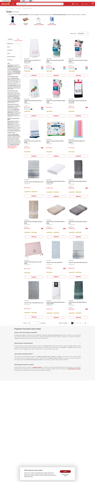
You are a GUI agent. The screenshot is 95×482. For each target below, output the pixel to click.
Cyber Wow (18, 73)
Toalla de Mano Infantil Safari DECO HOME (55, 61)
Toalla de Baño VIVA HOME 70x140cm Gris (78, 222)
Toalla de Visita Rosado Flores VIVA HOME (33, 262)
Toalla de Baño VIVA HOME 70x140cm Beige (55, 222)
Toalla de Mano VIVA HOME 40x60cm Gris (78, 182)
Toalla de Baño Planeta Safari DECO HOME (33, 101)
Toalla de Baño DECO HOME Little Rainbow (77, 141)
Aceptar (65, 471)
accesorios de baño (11, 147)
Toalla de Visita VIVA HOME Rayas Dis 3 (33, 302)
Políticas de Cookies (28, 476)
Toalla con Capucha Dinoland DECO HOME (55, 141)
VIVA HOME (71, 99)
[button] (62, 4)
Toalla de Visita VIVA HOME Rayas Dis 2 (33, 181)
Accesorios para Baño (27, 8)
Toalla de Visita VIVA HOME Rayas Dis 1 (78, 262)
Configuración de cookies (65, 475)
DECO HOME (26, 58)
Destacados (81, 33)
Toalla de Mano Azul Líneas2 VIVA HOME (32, 141)
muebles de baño (37, 367)
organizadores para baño (12, 147)
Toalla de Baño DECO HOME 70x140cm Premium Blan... (55, 182)
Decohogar (19, 8)
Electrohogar (11, 8)
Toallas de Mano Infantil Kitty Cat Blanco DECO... (32, 61)
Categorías (10, 39)
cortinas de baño (13, 146)
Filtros (18, 39)
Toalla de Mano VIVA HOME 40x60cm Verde (78, 303)
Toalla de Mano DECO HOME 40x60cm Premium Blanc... (55, 303)
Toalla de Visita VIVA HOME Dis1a (54, 262)
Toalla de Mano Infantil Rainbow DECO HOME (55, 101)
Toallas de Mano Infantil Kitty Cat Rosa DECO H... (78, 61)
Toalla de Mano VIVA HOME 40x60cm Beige (33, 222)
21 (29, 323)
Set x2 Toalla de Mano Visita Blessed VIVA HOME (78, 101)
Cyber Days (9, 74)
